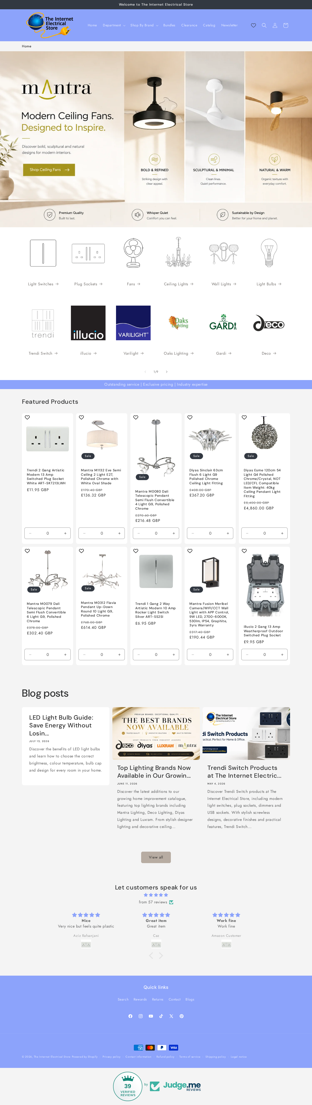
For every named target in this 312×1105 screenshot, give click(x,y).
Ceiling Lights (176, 284)
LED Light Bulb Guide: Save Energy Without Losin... (61, 725)
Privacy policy (112, 1057)
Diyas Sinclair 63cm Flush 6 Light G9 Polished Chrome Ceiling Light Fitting (206, 476)
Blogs (189, 999)
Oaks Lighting (176, 353)
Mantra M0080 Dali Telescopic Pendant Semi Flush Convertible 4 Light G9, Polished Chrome (155, 499)
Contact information (138, 1057)
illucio (85, 353)
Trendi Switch (40, 353)
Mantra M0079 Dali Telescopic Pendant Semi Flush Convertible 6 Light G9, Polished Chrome (46, 612)
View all (156, 857)
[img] (156, 895)
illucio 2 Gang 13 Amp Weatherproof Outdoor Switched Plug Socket (263, 631)
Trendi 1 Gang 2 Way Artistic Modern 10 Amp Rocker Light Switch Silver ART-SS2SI (155, 610)
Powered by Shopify (85, 1057)
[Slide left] (145, 371)
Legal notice (239, 1057)
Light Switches (40, 284)
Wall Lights (221, 284)
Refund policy (165, 1057)
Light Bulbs (266, 284)
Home (26, 46)
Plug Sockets (85, 284)
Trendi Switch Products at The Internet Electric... (244, 772)
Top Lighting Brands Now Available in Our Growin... (154, 772)
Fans (131, 284)
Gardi (221, 353)
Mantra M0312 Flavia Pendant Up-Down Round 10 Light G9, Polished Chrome (98, 609)
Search (123, 999)
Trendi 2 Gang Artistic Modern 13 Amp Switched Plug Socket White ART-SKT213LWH (46, 476)
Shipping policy (215, 1057)
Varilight (131, 353)
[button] (113, 25)
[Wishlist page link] (253, 25)
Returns (158, 999)
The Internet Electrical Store (52, 1057)
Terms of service (189, 1057)
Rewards (140, 999)
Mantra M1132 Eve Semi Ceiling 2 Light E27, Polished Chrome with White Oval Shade (101, 476)
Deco (266, 353)
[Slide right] (166, 371)
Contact (175, 999)
